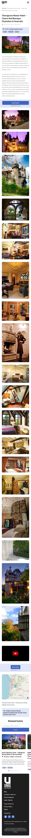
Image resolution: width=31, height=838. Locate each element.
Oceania (20, 29)
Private (24, 712)
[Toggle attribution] (27, 698)
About (6, 809)
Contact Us (7, 813)
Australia (15, 29)
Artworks (13, 710)
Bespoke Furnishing (8, 712)
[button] (10, 770)
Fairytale (11, 31)
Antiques (8, 710)
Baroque (18, 710)
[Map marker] (16, 685)
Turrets (14, 714)
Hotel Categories (9, 797)
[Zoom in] (27, 676)
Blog (5, 791)
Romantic (5, 714)
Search (15, 729)
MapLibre (24, 697)
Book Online (15, 103)
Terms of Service (9, 804)
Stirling (11, 29)
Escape (15, 712)
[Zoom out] (27, 678)
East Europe (18, 756)
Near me (13, 794)
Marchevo (6, 756)
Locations (7, 794)
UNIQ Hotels (17, 24)
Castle (5, 31)
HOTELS (4, 8)
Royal (9, 714)
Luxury (17, 31)
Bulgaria (12, 756)
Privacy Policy (8, 806)
